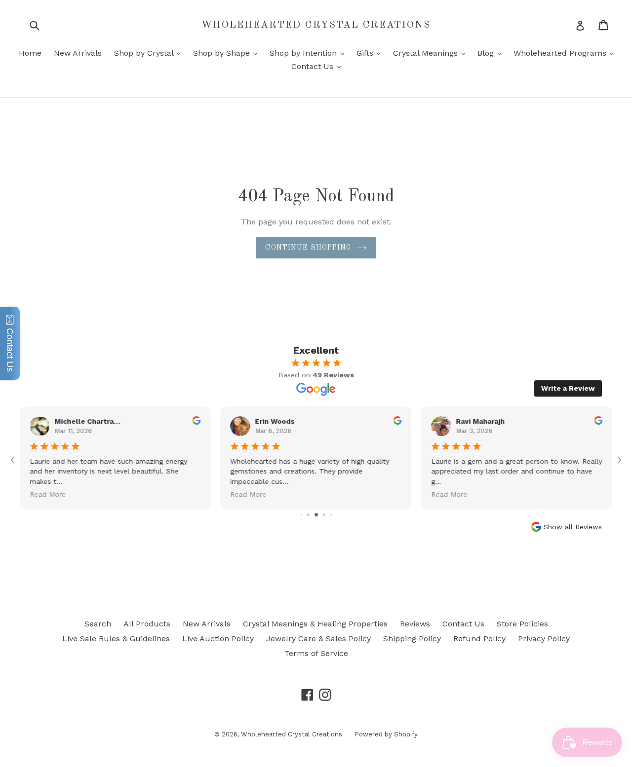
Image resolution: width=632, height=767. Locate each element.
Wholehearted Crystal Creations (316, 25)
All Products (146, 623)
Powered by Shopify (386, 734)
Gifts (371, 53)
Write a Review (568, 388)
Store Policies (522, 623)
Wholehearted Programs (566, 53)
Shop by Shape (227, 53)
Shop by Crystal (150, 53)
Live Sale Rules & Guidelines (116, 638)
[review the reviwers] (197, 422)
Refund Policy (479, 638)
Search (97, 623)
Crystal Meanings (431, 53)
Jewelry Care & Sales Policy (318, 638)
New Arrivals (78, 53)
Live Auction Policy (218, 638)
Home (30, 53)
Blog (491, 53)
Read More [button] (48, 494)
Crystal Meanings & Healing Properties (315, 623)
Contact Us (318, 66)
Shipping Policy (412, 638)
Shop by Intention (309, 53)
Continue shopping (308, 247)
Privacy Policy (544, 638)
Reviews (415, 623)
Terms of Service (316, 653)
